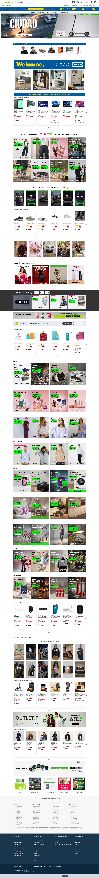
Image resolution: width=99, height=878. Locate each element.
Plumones (36, 808)
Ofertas (55, 12)
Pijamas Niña (18, 810)
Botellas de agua (74, 807)
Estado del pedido (17, 846)
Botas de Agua (36, 819)
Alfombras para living (56, 808)
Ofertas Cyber (73, 822)
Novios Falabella (58, 840)
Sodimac (76, 844)
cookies (58, 876)
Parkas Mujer (36, 816)
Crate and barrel (37, 855)
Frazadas (35, 823)
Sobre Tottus (77, 842)
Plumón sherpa (37, 812)
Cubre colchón (37, 807)
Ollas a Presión (55, 811)
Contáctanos (16, 838)
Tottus (76, 846)
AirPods (72, 817)
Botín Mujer (36, 818)
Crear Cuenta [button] (78, 323)
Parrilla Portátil (55, 818)
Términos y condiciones (38, 866)
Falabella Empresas (64, 12)
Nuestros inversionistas (38, 840)
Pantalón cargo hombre (20, 814)
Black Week (36, 851)
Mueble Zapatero (56, 806)
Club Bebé (56, 842)
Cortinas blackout (56, 810)
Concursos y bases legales (18, 847)
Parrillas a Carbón (56, 817)
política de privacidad (52, 876)
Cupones (33, 12)
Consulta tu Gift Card (17, 855)
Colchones (54, 807)
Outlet (48, 12)
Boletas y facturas (17, 844)
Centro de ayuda (17, 840)
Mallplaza (77, 853)
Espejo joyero (73, 806)
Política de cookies (47, 866)
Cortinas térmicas (37, 814)
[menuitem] (83, 5)
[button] (50, 2)
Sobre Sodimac (78, 840)
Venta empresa (37, 842)
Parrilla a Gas (55, 816)
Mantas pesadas (37, 806)
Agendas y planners (74, 814)
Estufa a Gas (36, 822)
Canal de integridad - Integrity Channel (21, 849)
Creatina (54, 820)
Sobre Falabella (78, 838)
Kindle (72, 816)
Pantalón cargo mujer (20, 813)
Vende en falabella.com (38, 838)
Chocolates (18, 820)
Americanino (36, 857)
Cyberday (36, 847)
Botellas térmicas (37, 813)
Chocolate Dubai (19, 822)
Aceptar (65, 876)
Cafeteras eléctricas (74, 810)
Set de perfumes (74, 813)
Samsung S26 (73, 812)
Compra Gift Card (17, 857)
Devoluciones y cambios (18, 842)
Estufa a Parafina (56, 819)
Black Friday (36, 849)
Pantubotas (36, 820)
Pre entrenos (55, 823)
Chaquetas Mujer (19, 806)
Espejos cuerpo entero (75, 823)
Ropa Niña (18, 812)
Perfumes (54, 812)
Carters (35, 860)
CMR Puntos (57, 838)
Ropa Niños (18, 811)
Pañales (54, 814)
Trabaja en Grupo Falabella (39, 844)
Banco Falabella (78, 849)
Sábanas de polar (37, 810)
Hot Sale (35, 853)
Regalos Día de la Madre (75, 819)
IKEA (17, 819)
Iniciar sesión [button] (67, 323)
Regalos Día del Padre (75, 820)
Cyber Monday (37, 846)
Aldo (35, 858)
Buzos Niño (18, 808)
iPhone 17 (73, 811)
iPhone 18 (18, 824)
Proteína (54, 822)
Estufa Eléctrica (19, 818)
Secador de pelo (74, 808)
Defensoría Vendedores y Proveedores (20, 851)
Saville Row (18, 807)
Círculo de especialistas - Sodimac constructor (63, 844)
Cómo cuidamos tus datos (18, 853)
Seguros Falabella (78, 851)
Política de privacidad (57, 866)
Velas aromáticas (74, 818)
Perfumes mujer (55, 813)
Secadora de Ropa (19, 817)
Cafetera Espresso (19, 823)
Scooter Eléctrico (19, 816)
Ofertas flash (41, 12)
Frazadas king (36, 811)
